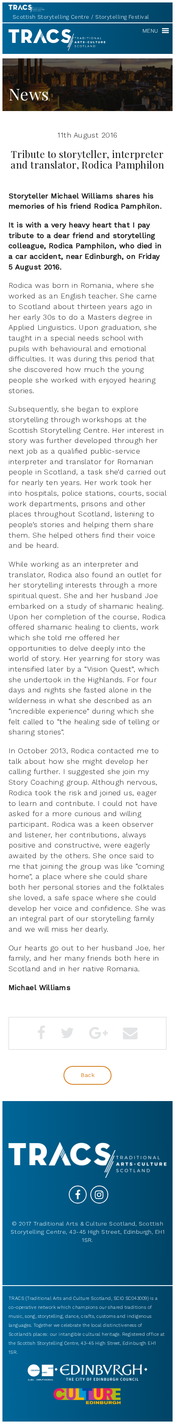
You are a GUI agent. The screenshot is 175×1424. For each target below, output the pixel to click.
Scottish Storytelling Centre (51, 17)
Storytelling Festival (122, 17)
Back (88, 1075)
